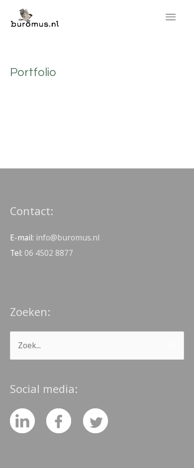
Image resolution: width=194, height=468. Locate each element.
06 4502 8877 (48, 252)
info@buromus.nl (67, 237)
